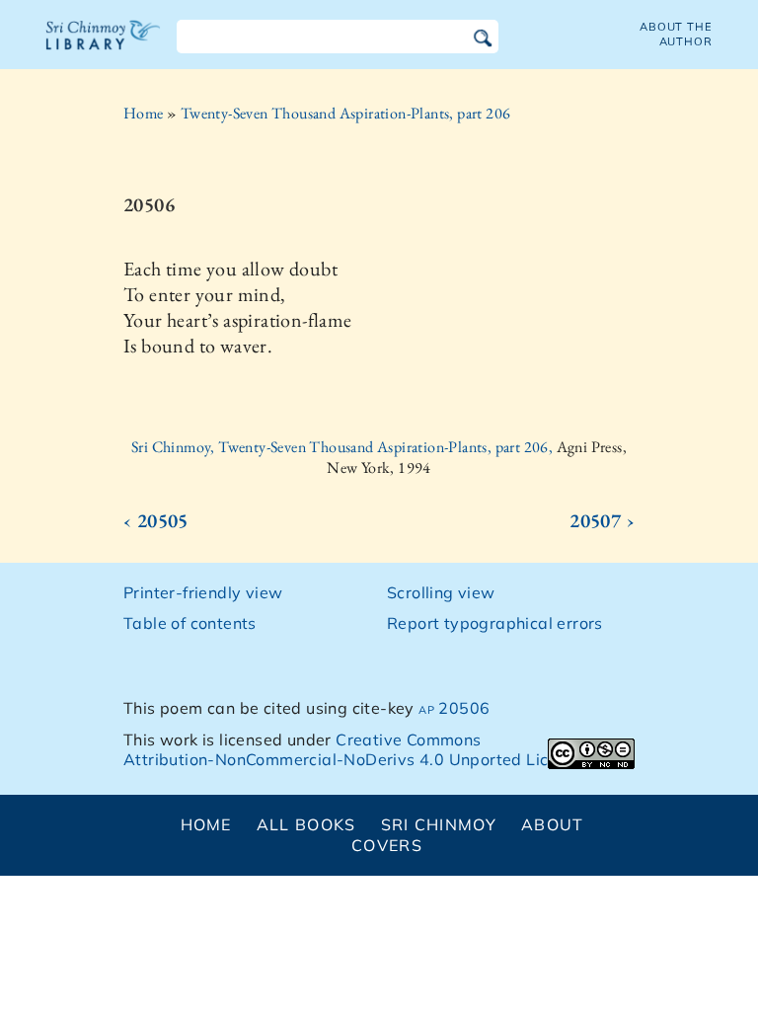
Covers (386, 845)
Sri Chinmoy (438, 824)
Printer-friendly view (202, 592)
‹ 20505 (156, 520)
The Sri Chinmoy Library (103, 47)
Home (143, 113)
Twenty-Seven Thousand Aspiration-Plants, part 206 (346, 113)
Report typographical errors (495, 623)
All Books (306, 824)
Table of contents (190, 623)
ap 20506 (454, 708)
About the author (676, 34)
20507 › (602, 520)
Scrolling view (441, 592)
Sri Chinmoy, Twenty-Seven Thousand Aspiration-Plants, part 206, (344, 446)
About (552, 824)
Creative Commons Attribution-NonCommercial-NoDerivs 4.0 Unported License (353, 750)
